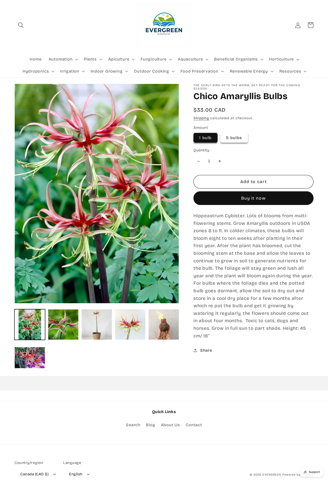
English (76, 474)
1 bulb (205, 137)
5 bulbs (234, 137)
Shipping (201, 118)
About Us (170, 424)
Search (133, 424)
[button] (21, 25)
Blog (150, 424)
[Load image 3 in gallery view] (96, 324)
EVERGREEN (271, 474)
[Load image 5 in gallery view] (163, 324)
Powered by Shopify (297, 474)
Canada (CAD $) (34, 474)
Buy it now (253, 198)
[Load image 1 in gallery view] (30, 324)
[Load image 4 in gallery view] (130, 324)
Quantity (201, 150)
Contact (194, 424)
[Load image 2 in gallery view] (63, 324)
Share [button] (206, 350)
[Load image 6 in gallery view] (30, 358)
